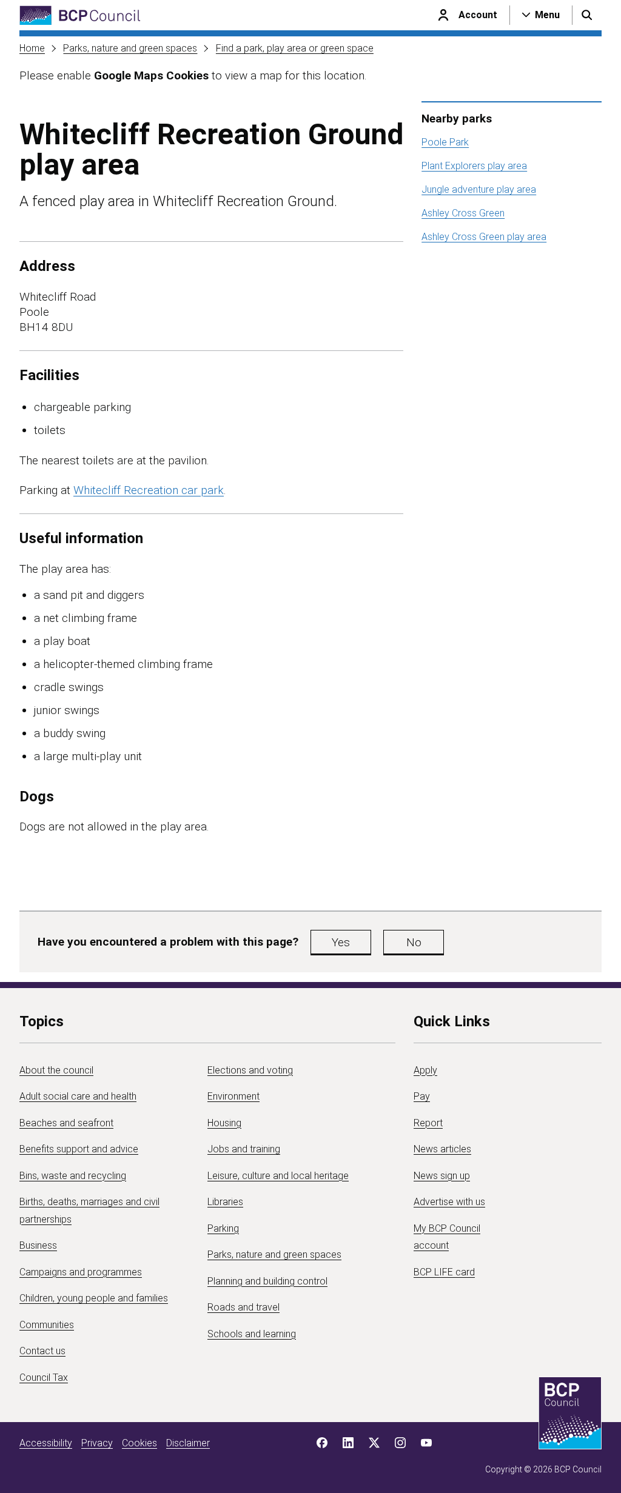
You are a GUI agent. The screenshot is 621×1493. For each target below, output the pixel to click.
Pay (422, 1096)
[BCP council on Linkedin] (348, 1442)
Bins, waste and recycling (72, 1175)
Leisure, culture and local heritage (278, 1175)
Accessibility (45, 1443)
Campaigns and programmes (80, 1272)
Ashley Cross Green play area (483, 236)
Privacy (97, 1443)
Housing (224, 1123)
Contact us (42, 1351)
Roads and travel (243, 1307)
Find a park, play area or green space (295, 48)
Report (428, 1123)
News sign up (442, 1175)
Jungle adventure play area (478, 189)
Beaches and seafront (66, 1123)
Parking (223, 1228)
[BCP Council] (80, 15)
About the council (56, 1070)
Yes (341, 942)
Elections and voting (250, 1070)
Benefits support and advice (78, 1149)
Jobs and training (243, 1149)
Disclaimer (188, 1443)
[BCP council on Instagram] (400, 1442)
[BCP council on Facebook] (322, 1442)
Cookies (139, 1443)
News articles (442, 1149)
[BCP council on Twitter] (374, 1442)
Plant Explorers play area (474, 166)
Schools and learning (251, 1334)
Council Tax (43, 1377)
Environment (233, 1096)
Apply (425, 1070)
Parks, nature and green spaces (130, 48)
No (413, 942)
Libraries (225, 1201)
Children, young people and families (93, 1298)
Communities (46, 1325)
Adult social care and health (77, 1096)
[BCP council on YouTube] (426, 1442)
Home (32, 48)
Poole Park (445, 142)
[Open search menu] (587, 15)
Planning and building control (267, 1281)
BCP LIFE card (444, 1272)
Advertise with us (449, 1201)
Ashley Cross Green (463, 213)
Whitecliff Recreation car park (148, 490)
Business (38, 1245)
